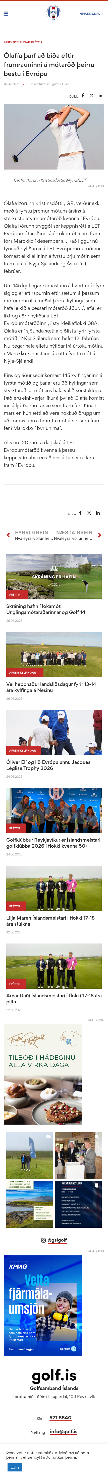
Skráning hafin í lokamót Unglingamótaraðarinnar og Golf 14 (45, 609)
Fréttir (36, 42)
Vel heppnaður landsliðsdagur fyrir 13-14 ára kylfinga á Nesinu (51, 687)
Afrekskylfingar (17, 42)
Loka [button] (15, 1467)
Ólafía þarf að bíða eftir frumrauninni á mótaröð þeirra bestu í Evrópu (49, 64)
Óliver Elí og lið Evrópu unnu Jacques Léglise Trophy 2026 (48, 765)
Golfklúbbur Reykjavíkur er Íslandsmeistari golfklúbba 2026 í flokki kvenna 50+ (53, 843)
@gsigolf (57, 1240)
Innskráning (90, 14)
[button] (29, 1155)
